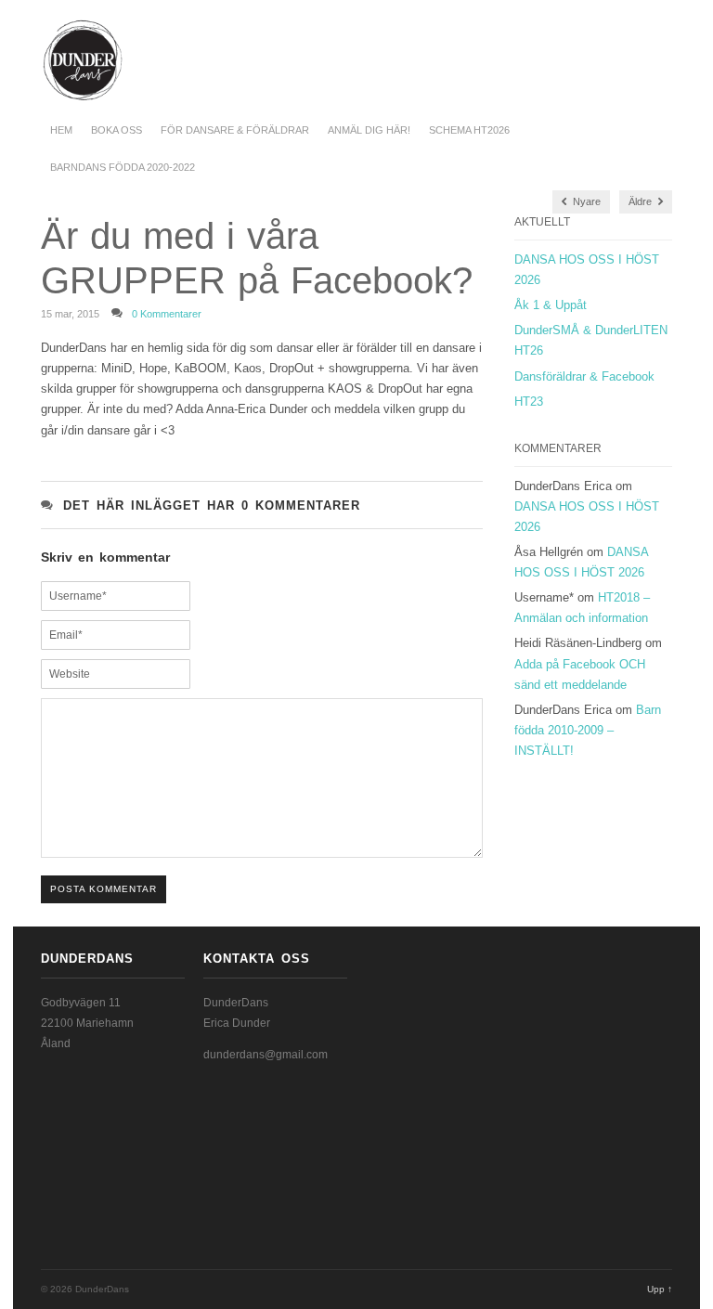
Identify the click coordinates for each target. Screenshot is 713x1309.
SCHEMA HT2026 (469, 130)
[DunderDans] (53, 60)
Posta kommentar (103, 889)
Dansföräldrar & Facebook (584, 376)
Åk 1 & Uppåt (550, 305)
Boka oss (116, 130)
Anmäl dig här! (369, 130)
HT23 (528, 401)
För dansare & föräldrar (235, 130)
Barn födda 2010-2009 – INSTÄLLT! (587, 730)
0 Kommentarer (166, 313)
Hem (61, 130)
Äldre (642, 201)
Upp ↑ (659, 1289)
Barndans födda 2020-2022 (122, 167)
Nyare (585, 201)
